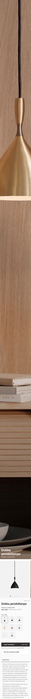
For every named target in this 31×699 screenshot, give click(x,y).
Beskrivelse (6, 659)
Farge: (4, 614)
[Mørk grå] (19, 619)
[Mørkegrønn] (12, 619)
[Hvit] (4, 635)
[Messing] (12, 635)
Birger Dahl (11, 557)
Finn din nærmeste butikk (11, 652)
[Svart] (4, 619)
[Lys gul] (4, 627)
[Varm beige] (19, 627)
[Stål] (12, 627)
